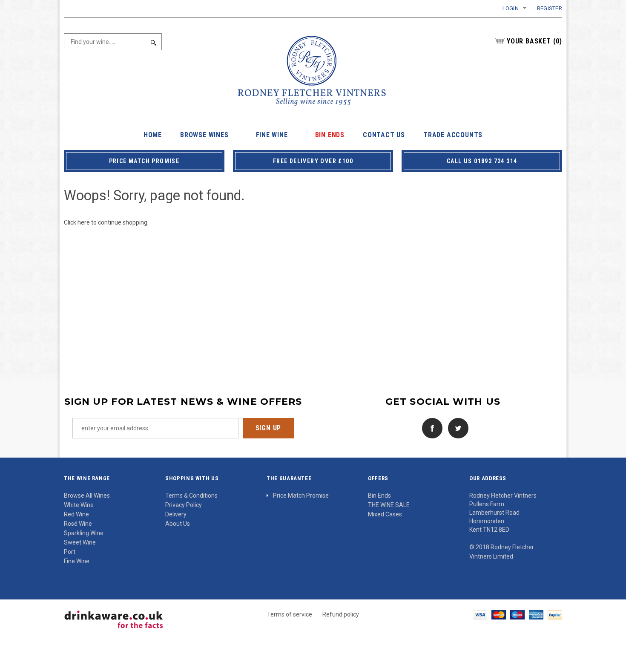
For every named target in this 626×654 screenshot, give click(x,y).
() (534, 41)
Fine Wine (76, 561)
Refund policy (340, 614)
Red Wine (76, 514)
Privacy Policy (183, 504)
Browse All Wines (87, 495)
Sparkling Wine (83, 533)
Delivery (176, 514)
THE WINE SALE (389, 504)
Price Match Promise (301, 495)
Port (69, 551)
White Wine (79, 504)
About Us (177, 523)
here (84, 222)
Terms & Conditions (191, 495)
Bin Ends (379, 495)
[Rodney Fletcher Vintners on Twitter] (456, 427)
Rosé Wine (78, 523)
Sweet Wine (80, 542)
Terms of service (289, 614)
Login (511, 8)
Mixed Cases (385, 514)
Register (549, 8)
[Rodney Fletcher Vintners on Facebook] (430, 427)
